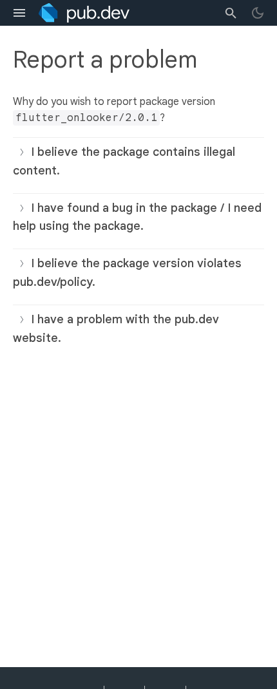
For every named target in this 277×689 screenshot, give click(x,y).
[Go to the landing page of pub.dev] (84, 13)
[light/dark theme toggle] (257, 13)
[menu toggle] (19, 13)
